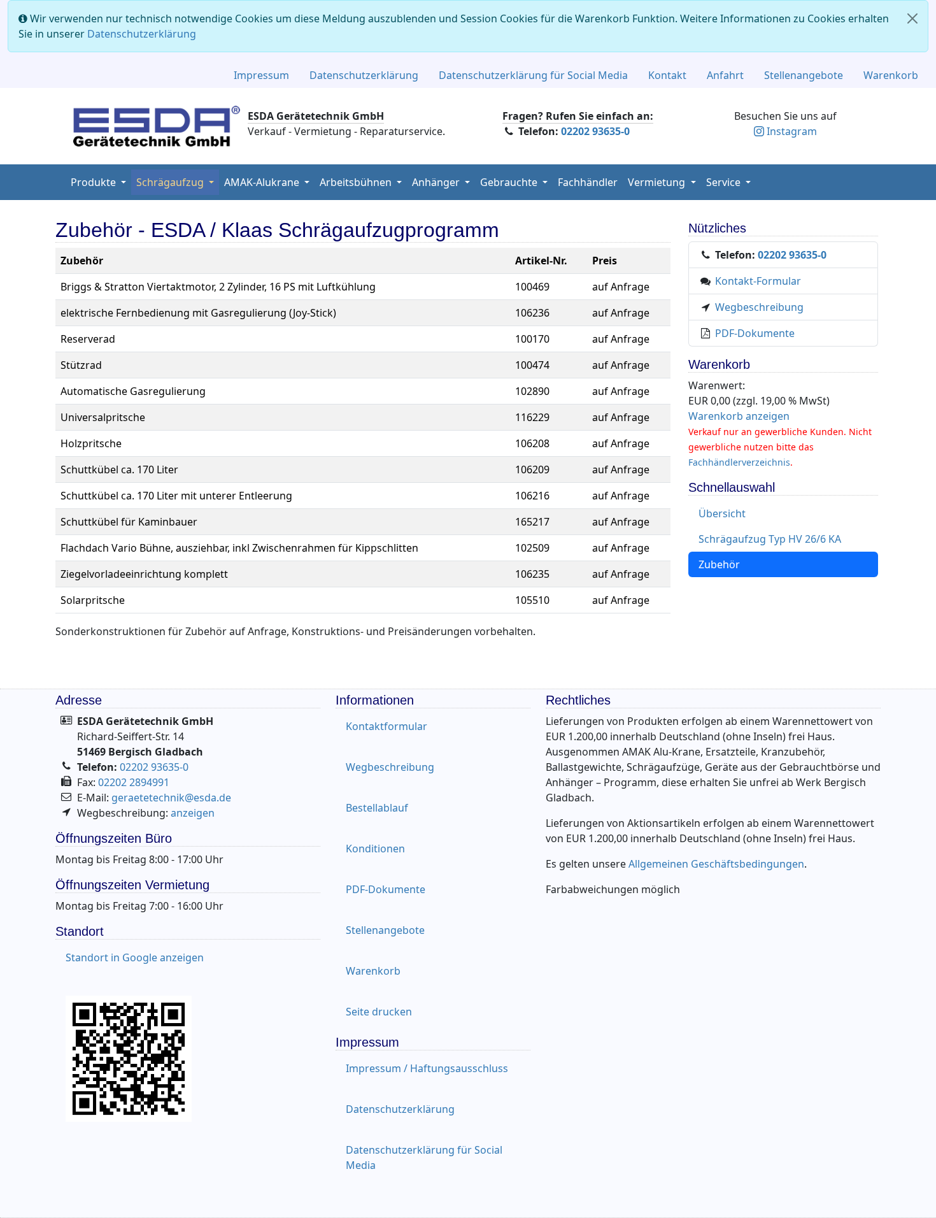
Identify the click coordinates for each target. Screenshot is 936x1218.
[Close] (912, 18)
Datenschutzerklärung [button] (400, 1109)
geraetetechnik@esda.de (171, 798)
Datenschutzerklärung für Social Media (533, 75)
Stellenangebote (803, 75)
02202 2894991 (133, 782)
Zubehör (719, 564)
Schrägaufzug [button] (171, 182)
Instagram (792, 131)
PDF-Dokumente (755, 333)
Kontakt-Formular (758, 281)
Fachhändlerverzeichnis (739, 462)
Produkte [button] (94, 182)
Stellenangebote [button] (385, 930)
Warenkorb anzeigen (739, 416)
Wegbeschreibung (759, 307)
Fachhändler (588, 182)
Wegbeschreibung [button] (390, 767)
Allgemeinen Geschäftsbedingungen (716, 864)
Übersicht (722, 513)
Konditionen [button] (375, 849)
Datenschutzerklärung (141, 34)
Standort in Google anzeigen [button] (135, 957)
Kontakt (667, 75)
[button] (441, 182)
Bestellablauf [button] (377, 808)
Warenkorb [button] (373, 971)
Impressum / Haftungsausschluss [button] (427, 1068)
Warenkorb (890, 75)
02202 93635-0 (595, 131)
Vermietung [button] (658, 182)
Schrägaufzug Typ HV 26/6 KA (769, 539)
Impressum (261, 75)
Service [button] (724, 182)
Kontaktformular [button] (386, 726)
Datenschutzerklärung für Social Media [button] (424, 1157)
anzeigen (193, 813)
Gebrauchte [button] (510, 182)
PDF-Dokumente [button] (385, 889)
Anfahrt (725, 75)
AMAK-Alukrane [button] (263, 182)
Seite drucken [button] (379, 1012)
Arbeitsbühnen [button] (357, 182)
